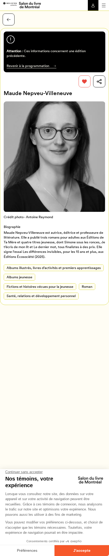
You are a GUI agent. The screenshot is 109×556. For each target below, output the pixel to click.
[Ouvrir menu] (103, 5)
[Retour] (9, 19)
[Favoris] (84, 81)
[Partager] (99, 81)
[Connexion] (93, 5)
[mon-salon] (22, 4)
